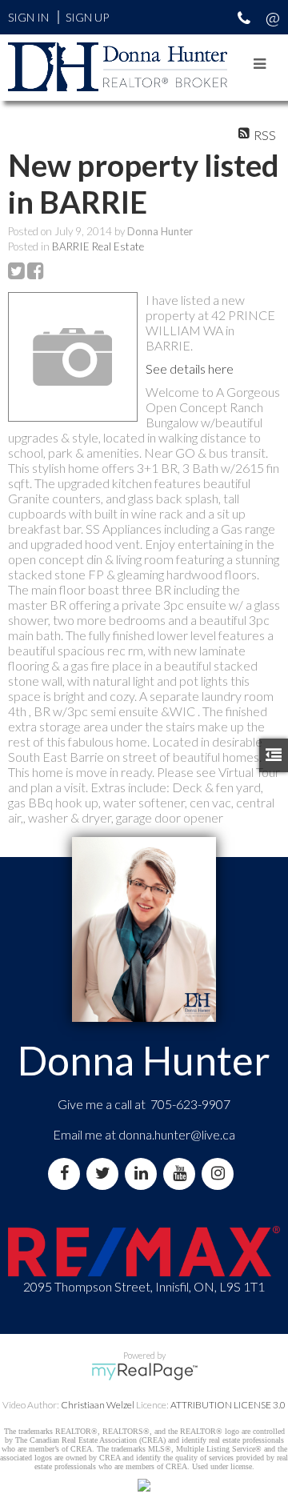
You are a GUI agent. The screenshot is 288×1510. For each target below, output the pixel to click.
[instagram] (221, 1173)
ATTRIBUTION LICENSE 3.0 (228, 1405)
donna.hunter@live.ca (176, 1134)
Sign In (28, 17)
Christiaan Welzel (97, 1405)
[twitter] (105, 1173)
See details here (190, 368)
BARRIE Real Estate (98, 246)
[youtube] (182, 1173)
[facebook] (67, 1173)
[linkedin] (144, 1173)
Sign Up (87, 17)
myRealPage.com (144, 1371)
